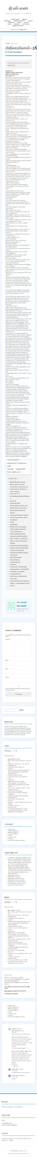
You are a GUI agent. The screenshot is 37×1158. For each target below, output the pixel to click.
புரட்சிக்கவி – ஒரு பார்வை (17, 571)
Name (7, 660)
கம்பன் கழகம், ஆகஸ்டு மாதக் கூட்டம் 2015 (17, 808)
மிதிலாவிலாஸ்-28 (12, 765)
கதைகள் (19, 22)
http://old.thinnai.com (23, 986)
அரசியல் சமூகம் (15, 19)
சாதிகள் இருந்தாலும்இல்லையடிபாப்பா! (23, 857)
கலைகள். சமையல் (12, 837)
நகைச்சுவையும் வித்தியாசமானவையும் (16, 840)
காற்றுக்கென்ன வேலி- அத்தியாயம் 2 (16, 767)
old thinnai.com (8, 733)
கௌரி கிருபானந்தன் (15, 52)
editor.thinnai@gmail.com (10, 729)
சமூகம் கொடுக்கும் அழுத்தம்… (22, 864)
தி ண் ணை (18, 8)
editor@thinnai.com (15, 728)
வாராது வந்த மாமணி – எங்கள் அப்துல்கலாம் (17, 776)
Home (3, 1120)
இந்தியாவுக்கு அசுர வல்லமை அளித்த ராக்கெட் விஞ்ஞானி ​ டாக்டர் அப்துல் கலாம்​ (18, 529)
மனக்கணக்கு (14, 524)
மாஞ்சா (12, 522)
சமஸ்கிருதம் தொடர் (7, 1123)
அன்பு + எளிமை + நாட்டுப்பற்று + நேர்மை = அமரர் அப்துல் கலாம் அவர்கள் (19, 541)
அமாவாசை (13, 564)
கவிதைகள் (17, 24)
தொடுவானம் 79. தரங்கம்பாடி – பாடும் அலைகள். (18, 763)
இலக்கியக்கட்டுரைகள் (19, 20)
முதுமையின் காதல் (15, 573)
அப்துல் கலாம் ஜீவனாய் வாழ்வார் (19, 515)
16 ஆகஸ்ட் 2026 (22, 29)
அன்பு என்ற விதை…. (21, 878)
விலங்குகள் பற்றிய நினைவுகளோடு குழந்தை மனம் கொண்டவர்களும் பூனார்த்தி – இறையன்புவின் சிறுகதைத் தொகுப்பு (19, 507)
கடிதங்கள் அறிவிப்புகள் (13, 834)
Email (7, 668)
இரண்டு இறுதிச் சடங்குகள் (17, 482)
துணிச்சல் (15, 873)
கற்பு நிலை (13, 501)
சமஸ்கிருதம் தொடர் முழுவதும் (11, 993)
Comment (7, 639)
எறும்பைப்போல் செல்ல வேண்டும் (19, 545)
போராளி (18, 875)
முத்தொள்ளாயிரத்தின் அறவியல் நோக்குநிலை (18, 795)
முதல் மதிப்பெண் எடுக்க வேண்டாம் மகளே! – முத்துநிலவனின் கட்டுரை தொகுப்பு (20, 583)
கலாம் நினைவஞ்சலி (15, 557)
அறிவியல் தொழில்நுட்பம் (13, 830)
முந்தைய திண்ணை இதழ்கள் (9, 1125)
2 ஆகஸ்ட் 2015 (12, 478)
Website (7, 677)
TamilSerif (23, 991)
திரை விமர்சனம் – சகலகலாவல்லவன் (16, 799)
